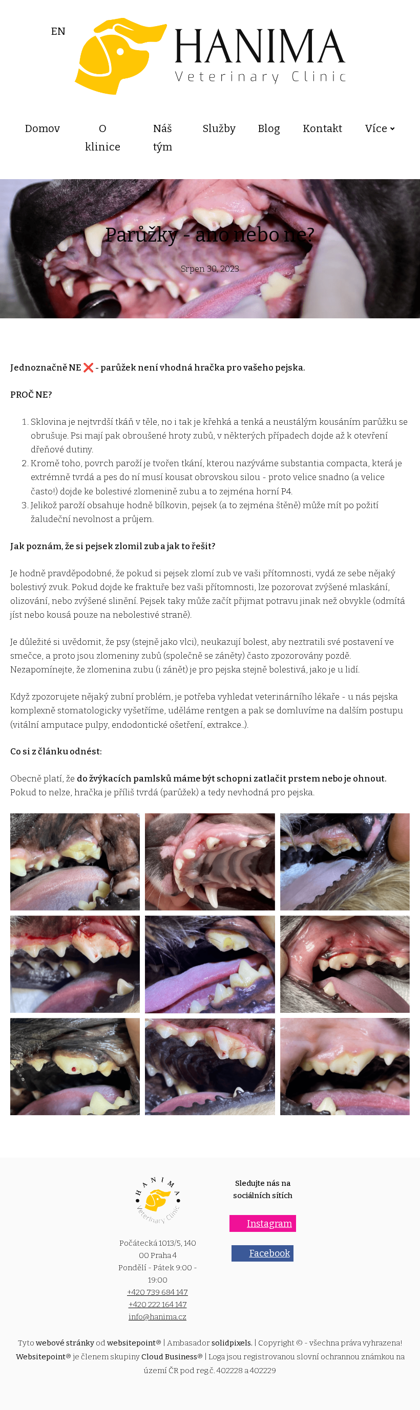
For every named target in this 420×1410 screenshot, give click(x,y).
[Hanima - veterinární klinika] (210, 56)
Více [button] (376, 128)
